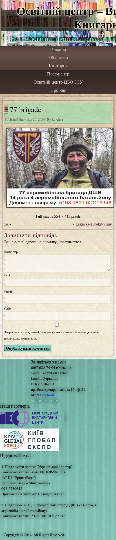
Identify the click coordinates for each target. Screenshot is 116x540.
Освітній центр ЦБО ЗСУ (58, 82)
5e (6, 224)
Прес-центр (58, 74)
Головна (58, 49)
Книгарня (58, 65)
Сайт (7, 309)
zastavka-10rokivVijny (94, 224)
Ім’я (7, 275)
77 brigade (25, 109)
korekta (57, 120)
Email (8, 292)
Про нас (58, 90)
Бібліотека (58, 57)
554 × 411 (62, 216)
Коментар (11, 252)
